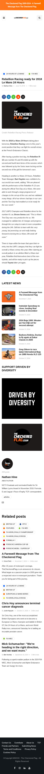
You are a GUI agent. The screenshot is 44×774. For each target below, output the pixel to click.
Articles (7, 497)
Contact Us (6, 743)
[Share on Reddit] (18, 97)
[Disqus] (22, 703)
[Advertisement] (22, 44)
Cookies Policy (9, 752)
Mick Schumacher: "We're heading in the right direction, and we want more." (20, 647)
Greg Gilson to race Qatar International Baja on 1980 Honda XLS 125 (30, 351)
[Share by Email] (23, 97)
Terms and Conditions (12, 749)
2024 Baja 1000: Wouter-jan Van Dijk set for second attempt (30, 322)
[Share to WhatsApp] (13, 97)
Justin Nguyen (8, 611)
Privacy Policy (30, 749)
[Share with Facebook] (4, 97)
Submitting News (29, 746)
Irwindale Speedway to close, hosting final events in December (29, 308)
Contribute (18, 743)
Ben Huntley (8, 655)
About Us (30, 743)
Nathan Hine (8, 86)
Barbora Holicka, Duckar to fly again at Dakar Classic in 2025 (30, 337)
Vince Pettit (7, 561)
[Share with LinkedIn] (9, 97)
